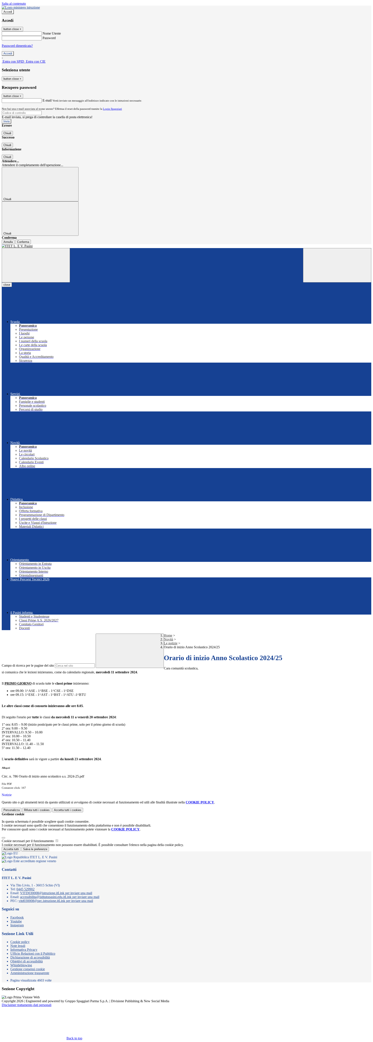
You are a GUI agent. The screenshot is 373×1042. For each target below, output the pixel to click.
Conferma (23, 242)
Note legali (17, 946)
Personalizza (11, 810)
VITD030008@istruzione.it (56, 893)
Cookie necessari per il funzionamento (28, 841)
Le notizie (170, 643)
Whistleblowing (21, 965)
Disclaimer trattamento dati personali (26, 1005)
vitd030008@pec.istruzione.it (56, 901)
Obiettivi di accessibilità (26, 961)
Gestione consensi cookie (27, 969)
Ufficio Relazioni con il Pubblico (32, 953)
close (6, 284)
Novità (168, 639)
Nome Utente (52, 33)
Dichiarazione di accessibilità (30, 957)
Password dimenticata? (17, 46)
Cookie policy (20, 942)
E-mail (47, 100)
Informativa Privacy (23, 949)
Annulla (8, 242)
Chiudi (7, 133)
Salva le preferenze (35, 849)
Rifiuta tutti (37, 810)
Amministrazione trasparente (29, 973)
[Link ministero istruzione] (21, 7)
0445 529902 (25, 889)
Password (49, 38)
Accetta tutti (67, 810)
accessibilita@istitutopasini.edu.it (59, 897)
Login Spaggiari (112, 108)
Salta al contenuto (14, 3)
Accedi (7, 11)
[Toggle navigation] (36, 265)
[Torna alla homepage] (186, 246)
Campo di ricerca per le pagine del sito (28, 665)
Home (168, 635)
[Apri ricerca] (337, 265)
